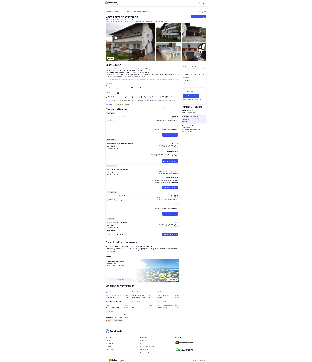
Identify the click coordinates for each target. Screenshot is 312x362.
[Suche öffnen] (200, 3)
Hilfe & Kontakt (110, 350)
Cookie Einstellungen (146, 353)
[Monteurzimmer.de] (184, 344)
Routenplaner (120, 279)
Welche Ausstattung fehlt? (123, 104)
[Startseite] (114, 330)
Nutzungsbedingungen (147, 346)
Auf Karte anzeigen (172, 279)
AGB (141, 343)
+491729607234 (191, 112)
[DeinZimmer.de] (184, 352)
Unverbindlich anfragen (198, 17)
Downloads (109, 346)
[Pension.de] (111, 2)
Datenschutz (144, 350)
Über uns (108, 340)
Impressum (143, 340)
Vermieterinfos (110, 343)
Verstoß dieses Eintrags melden (114, 320)
